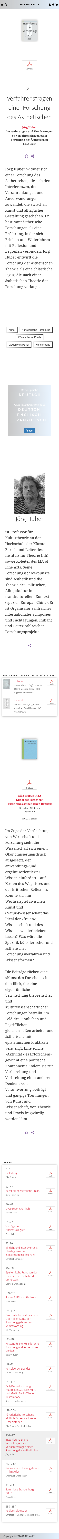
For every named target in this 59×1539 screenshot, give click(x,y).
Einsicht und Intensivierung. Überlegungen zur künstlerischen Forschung (21, 1251)
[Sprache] (53, 4)
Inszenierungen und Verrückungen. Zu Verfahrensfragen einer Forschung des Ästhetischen (22, 1445)
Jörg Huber (29, 127)
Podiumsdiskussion (17, 1510)
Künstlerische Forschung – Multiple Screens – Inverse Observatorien (21, 1418)
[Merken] (26, 156)
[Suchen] (6, 4)
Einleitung (11, 1173)
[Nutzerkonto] (50, 4)
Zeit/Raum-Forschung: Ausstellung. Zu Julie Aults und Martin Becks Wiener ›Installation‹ (21, 1392)
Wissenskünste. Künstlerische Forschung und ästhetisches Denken (22, 1347)
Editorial (18, 681)
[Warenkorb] (57, 4)
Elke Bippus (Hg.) (29, 795)
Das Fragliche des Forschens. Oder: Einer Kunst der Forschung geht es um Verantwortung (22, 1321)
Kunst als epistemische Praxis (22, 1190)
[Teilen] (32, 156)
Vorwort (18, 700)
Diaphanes (29, 4)
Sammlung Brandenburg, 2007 (20, 1491)
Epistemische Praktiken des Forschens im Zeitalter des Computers (22, 1276)
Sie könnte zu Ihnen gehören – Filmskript (22, 1470)
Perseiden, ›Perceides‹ (18, 1368)
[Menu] (2, 4)
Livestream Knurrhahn (18, 1208)
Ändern (29, 430)
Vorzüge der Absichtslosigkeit (15, 1228)
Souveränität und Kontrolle (21, 1297)
